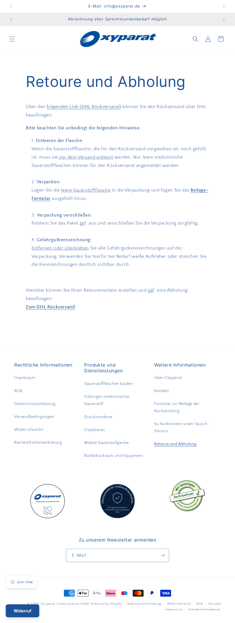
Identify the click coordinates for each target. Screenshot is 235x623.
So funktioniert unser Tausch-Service (182, 427)
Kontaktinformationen (204, 609)
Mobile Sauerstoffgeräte (106, 443)
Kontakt (161, 391)
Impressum (24, 377)
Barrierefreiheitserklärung (38, 442)
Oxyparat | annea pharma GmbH (65, 604)
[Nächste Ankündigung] (224, 6)
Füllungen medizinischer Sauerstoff (107, 400)
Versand (214, 604)
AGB (18, 391)
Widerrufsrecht (28, 429)
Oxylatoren (94, 430)
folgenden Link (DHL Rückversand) (84, 106)
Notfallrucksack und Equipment (113, 455)
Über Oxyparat (168, 377)
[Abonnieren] (162, 555)
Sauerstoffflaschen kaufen (108, 383)
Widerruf (22, 610)
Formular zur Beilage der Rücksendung (176, 407)
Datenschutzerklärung (35, 404)
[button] (12, 39)
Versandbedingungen (34, 416)
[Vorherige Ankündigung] (11, 6)
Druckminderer (98, 417)
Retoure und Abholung (175, 444)
